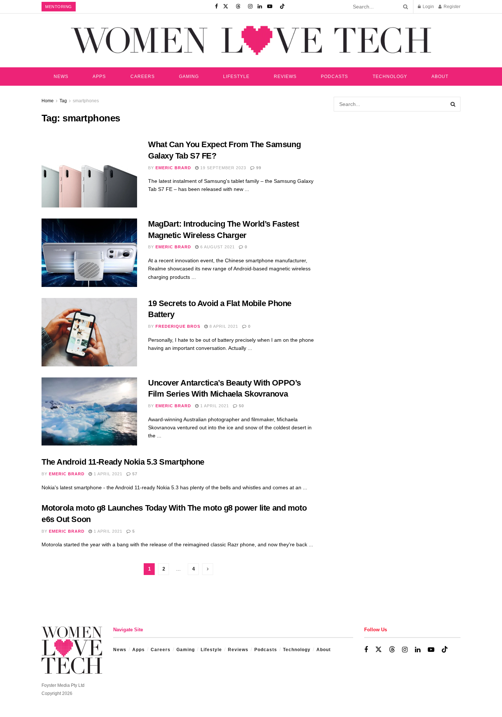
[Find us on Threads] (238, 6)
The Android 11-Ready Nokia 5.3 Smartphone (123, 461)
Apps (99, 76)
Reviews (285, 76)
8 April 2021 (223, 326)
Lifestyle (236, 76)
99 (258, 168)
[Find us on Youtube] (269, 6)
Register (451, 6)
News (61, 76)
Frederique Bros (177, 326)
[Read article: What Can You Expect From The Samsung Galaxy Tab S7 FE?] (89, 173)
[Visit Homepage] (251, 40)
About (439, 76)
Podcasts (334, 76)
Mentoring (58, 6)
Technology (390, 76)
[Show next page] (207, 569)
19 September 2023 (222, 168)
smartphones (86, 100)
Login (428, 6)
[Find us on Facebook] (216, 6)
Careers (142, 76)
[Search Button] (404, 6)
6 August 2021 (217, 247)
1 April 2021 (214, 406)
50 (240, 406)
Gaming (189, 76)
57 (134, 474)
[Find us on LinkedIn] (260, 6)
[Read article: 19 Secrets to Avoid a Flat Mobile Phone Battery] (89, 332)
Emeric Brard (173, 168)
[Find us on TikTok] (282, 6)
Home (48, 100)
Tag (63, 100)
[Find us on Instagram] (250, 6)
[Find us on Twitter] (225, 6)
